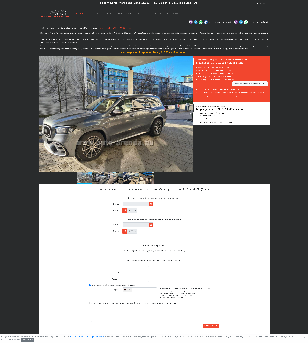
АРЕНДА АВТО (83, 13)
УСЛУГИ (141, 13)
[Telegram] (195, 22)
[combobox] (127, 290)
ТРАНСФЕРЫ (124, 13)
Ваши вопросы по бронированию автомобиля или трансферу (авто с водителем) (132, 303)
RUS (259, 4)
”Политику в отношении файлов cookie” (87, 337)
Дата (116, 204)
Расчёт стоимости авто (248, 84)
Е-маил (115, 279)
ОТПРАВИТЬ (210, 326)
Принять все (27, 340)
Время (115, 210)
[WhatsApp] (201, 22)
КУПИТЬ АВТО (104, 13)
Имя (117, 273)
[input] (136, 204)
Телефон (114, 290)
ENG (265, 4)
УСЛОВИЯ (156, 13)
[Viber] (190, 22)
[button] (190, 114)
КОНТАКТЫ (173, 13)
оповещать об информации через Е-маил (113, 285)
